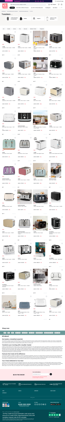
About (3, 390)
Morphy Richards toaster (48, 332)
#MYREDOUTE (4, 392)
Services (19, 390)
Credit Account (53, 390)
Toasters (31, 11)
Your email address (36, 372)
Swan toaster (18, 332)
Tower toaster (31, 332)
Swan (9, 332)
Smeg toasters (24, 332)
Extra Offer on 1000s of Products (22, 7)
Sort (4, 28)
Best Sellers (55, 7)
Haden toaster (57, 332)
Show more (32, 397)
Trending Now (47, 7)
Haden (12, 332)
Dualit (5, 332)
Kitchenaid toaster (39, 332)
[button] (61, 4)
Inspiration (36, 390)
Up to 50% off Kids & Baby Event (37, 7)
